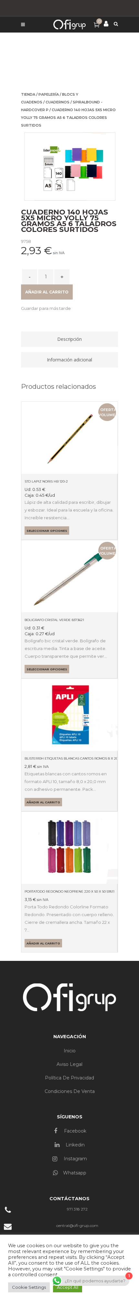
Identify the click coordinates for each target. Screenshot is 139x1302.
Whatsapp (74, 1173)
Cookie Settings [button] (29, 1287)
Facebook (74, 1131)
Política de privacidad (69, 1078)
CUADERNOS (58, 102)
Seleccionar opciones (47, 530)
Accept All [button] (67, 1287)
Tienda (28, 94)
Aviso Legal (69, 1064)
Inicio (70, 1051)
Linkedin (74, 1145)
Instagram (74, 1159)
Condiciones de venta (70, 1091)
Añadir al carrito (47, 292)
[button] (46, 308)
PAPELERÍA (48, 94)
